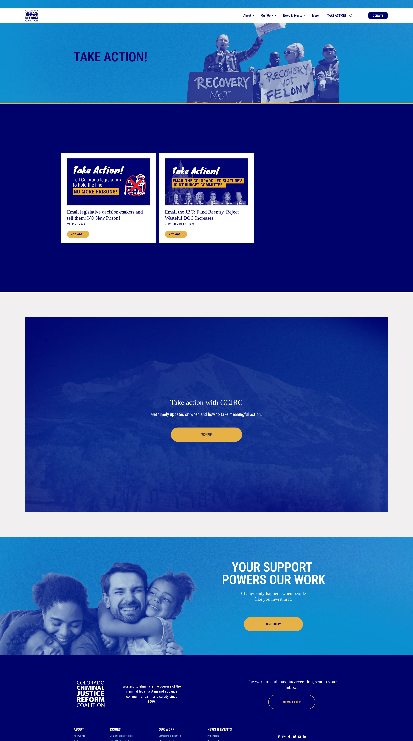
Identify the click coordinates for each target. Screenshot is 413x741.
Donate (378, 15)
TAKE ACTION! (336, 15)
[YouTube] (299, 736)
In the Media (213, 736)
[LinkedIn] (304, 736)
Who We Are (79, 736)
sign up (206, 434)
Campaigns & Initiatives (170, 736)
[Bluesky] (294, 736)
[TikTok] (289, 736)
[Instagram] (284, 736)
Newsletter (292, 702)
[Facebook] (278, 736)
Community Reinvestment (122, 736)
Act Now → (78, 234)
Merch (316, 15)
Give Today (273, 624)
